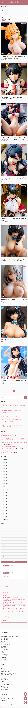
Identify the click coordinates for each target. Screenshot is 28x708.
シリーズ (5, 533)
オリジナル (5, 527)
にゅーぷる (3, 657)
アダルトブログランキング (7, 698)
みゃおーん (3, 652)
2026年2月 (5, 477)
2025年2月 (5, 513)
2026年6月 (5, 465)
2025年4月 (5, 507)
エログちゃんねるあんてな (7, 644)
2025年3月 (5, 510)
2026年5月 (5, 468)
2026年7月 (5, 462)
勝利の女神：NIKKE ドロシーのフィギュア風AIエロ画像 (14, 442)
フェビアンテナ (4, 639)
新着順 (4, 19)
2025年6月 (5, 501)
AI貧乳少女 (3, 669)
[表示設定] (25, 702)
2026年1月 (5, 480)
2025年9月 (5, 492)
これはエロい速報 (5, 684)
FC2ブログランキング (6, 700)
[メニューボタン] (2, 2)
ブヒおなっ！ (4, 678)
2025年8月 (5, 495)
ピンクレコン (4, 676)
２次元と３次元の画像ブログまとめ (9, 643)
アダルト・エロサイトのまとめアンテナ (10, 636)
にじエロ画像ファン (5, 687)
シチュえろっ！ (4, 679)
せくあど (3, 681)
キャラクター (6, 530)
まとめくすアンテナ (5, 646)
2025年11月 (5, 486)
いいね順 (8, 19)
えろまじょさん (4, 689)
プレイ (4, 536)
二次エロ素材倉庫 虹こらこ (7, 674)
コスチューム (6, 539)
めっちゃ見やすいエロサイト (7, 638)
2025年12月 (5, 483)
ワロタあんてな (4, 654)
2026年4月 (5, 471)
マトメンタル (4, 651)
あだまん (3, 686)
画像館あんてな (4, 647)
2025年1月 (5, 516)
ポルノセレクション (5, 655)
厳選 (4, 551)
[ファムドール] (14, 2)
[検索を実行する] (25, 397)
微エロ (4, 548)
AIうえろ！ (3, 668)
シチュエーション (7, 542)
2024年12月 (5, 519)
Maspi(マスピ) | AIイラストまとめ (8, 673)
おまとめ (3, 641)
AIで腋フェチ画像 (5, 671)
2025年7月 (5, 498)
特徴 (4, 545)
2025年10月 (5, 489)
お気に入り (5, 553)
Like (1, 707)
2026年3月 (5, 474)
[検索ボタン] (25, 2)
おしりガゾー (4, 682)
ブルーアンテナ (4, 649)
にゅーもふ (3, 659)
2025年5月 (5, 504)
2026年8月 (5, 459)
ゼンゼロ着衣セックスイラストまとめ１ (10, 416)
